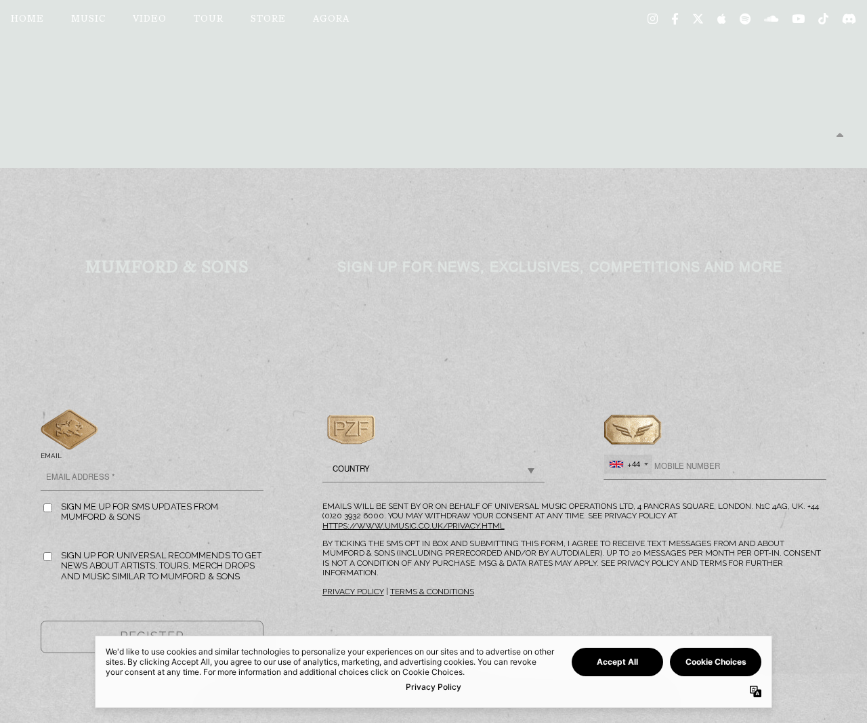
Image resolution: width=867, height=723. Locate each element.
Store (268, 19)
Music (88, 19)
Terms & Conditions (432, 591)
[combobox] (628, 464)
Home (27, 19)
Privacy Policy (353, 591)
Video (150, 19)
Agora (331, 19)
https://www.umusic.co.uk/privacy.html (413, 526)
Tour (209, 19)
